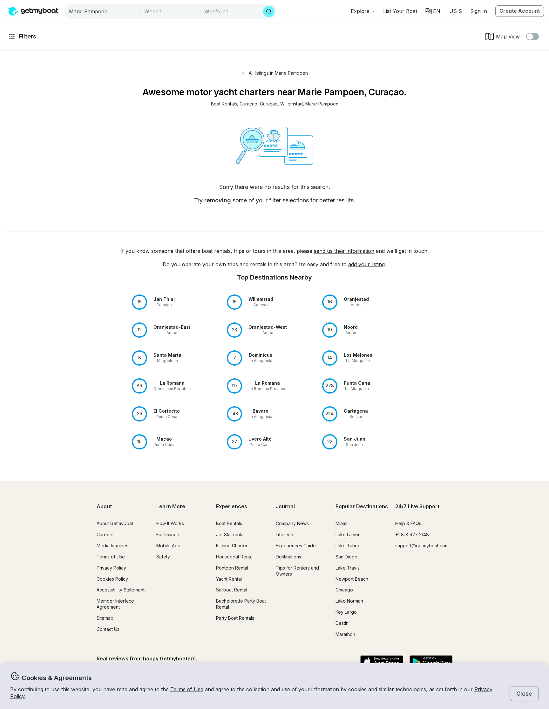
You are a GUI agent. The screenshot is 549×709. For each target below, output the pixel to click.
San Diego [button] (346, 556)
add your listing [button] (366, 264)
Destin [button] (342, 623)
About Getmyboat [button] (115, 523)
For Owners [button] (168, 534)
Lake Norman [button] (349, 601)
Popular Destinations (362, 506)
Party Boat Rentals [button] (235, 618)
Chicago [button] (344, 589)
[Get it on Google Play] (431, 662)
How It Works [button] (170, 523)
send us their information (344, 251)
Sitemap (105, 618)
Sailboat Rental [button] (231, 589)
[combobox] (102, 11)
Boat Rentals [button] (229, 523)
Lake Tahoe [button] (348, 545)
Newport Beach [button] (352, 579)
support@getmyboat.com (422, 545)
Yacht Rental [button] (229, 579)
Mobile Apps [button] (169, 545)
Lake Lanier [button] (348, 534)
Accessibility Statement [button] (121, 589)
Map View (508, 36)
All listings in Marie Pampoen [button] (278, 73)
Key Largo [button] (346, 612)
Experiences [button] (231, 506)
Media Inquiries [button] (112, 545)
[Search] (268, 11)
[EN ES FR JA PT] (432, 11)
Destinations (288, 556)
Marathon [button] (345, 634)
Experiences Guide (296, 545)
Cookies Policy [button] (112, 579)
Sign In (478, 11)
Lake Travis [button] (348, 568)
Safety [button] (163, 556)
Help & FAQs (408, 523)
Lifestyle (284, 534)
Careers (105, 534)
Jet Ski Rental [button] (230, 534)
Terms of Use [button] (186, 689)
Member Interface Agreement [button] (115, 604)
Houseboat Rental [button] (235, 556)
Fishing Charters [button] (233, 545)
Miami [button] (341, 523)
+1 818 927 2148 (412, 534)
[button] (400, 11)
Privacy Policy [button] (111, 568)
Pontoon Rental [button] (232, 568)
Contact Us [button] (108, 629)
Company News (292, 523)
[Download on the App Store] (381, 662)
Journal (285, 506)
